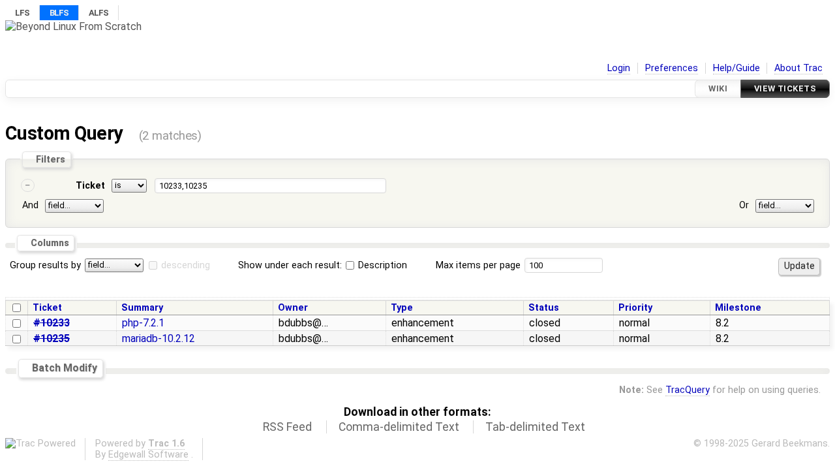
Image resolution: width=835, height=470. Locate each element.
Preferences (671, 68)
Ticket (90, 185)
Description (381, 265)
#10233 (51, 323)
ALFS (98, 13)
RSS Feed (287, 426)
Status (543, 307)
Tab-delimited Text (535, 426)
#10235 (51, 338)
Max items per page (478, 265)
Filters (50, 159)
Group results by (45, 265)
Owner (293, 307)
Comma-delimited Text (399, 426)
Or (744, 205)
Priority (635, 307)
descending (185, 265)
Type (402, 307)
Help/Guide (736, 68)
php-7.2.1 (143, 323)
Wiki (717, 88)
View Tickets (785, 88)
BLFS (59, 13)
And (30, 205)
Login (618, 68)
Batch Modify (64, 368)
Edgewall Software (148, 454)
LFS (22, 13)
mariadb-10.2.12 (158, 338)
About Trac (798, 68)
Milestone (738, 307)
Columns (50, 243)
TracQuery (687, 390)
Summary (142, 307)
